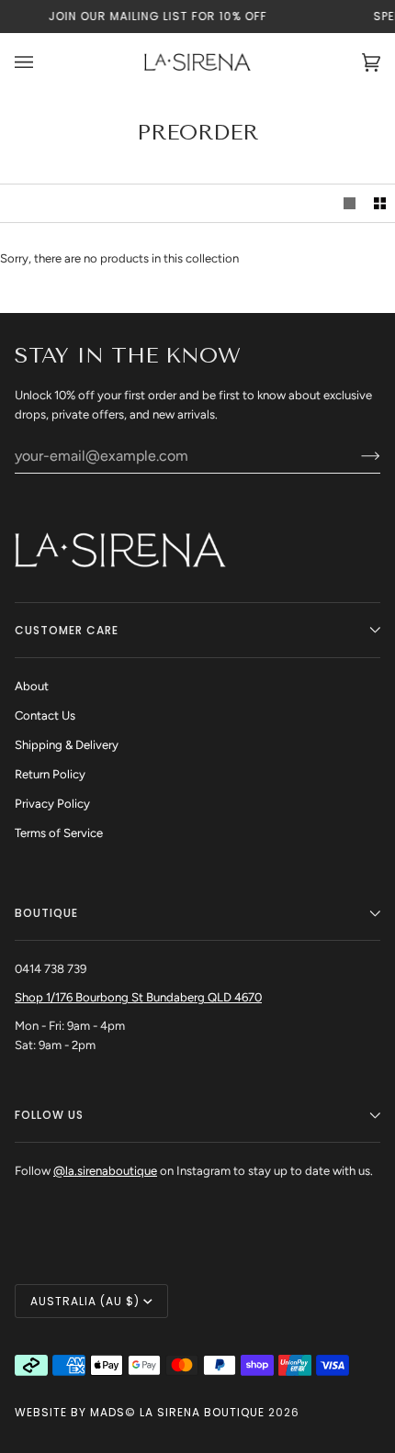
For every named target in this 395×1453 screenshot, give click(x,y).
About (32, 686)
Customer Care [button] (66, 630)
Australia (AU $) (85, 1301)
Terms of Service (59, 833)
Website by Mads (70, 1412)
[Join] (356, 455)
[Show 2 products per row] (380, 203)
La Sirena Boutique (202, 1412)
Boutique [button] (46, 913)
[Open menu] (42, 62)
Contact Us (45, 715)
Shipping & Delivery (66, 745)
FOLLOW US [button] (49, 1115)
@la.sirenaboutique (105, 1171)
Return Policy (50, 774)
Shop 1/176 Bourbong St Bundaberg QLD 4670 (138, 997)
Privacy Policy (52, 803)
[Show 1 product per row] (349, 203)
